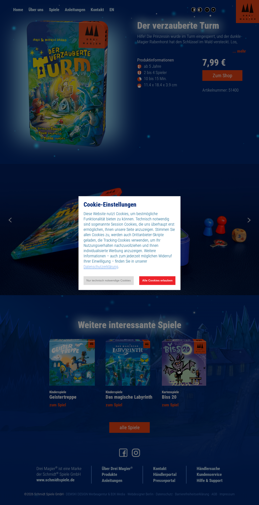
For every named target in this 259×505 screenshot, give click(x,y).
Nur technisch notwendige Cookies (108, 280)
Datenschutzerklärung (101, 266)
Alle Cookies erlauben (157, 280)
